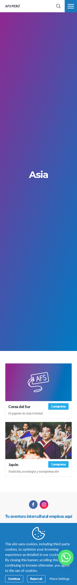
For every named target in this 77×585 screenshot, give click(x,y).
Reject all (36, 579)
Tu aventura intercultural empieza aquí (38, 516)
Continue (14, 579)
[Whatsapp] (66, 557)
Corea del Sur (19, 406)
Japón (13, 464)
